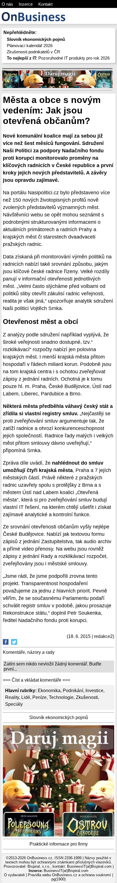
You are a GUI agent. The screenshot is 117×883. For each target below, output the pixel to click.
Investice (94, 690)
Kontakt (45, 4)
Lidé (25, 697)
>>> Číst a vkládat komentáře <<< (36, 680)
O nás (7, 4)
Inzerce (26, 4)
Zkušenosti (87, 697)
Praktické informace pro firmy (59, 844)
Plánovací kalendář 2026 (30, 45)
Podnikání (73, 690)
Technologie (61, 697)
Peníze (39, 697)
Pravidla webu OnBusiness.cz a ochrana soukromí (69, 875)
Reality (12, 697)
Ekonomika (49, 690)
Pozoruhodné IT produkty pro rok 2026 (58, 58)
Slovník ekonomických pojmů (58, 717)
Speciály (14, 704)
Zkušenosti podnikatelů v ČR (33, 51)
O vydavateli (14, 875)
